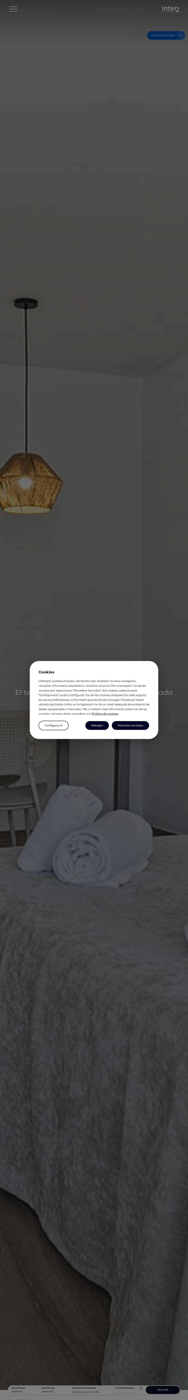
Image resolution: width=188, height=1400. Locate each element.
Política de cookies (105, 714)
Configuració (53, 725)
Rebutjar (97, 725)
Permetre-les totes (130, 725)
